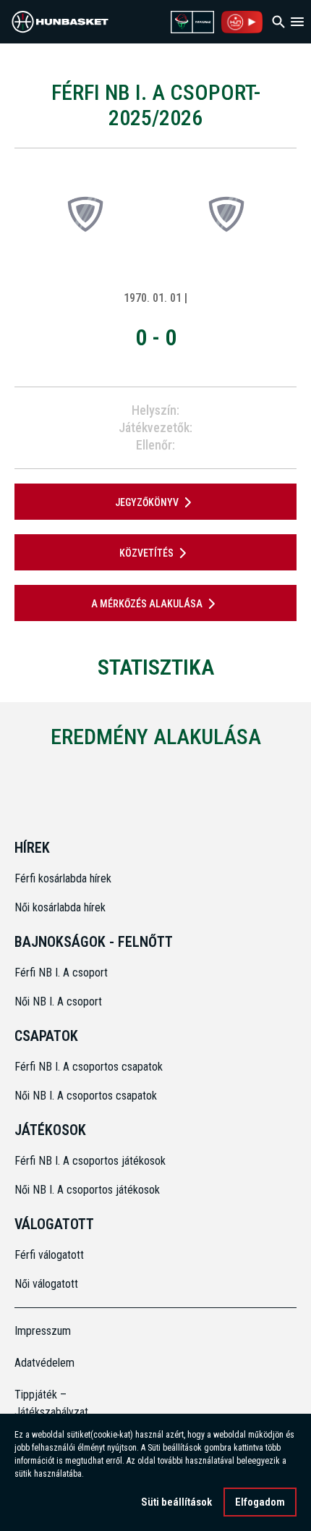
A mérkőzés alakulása (147, 604)
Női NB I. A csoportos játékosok (87, 1190)
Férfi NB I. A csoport (61, 972)
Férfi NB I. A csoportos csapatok (90, 1067)
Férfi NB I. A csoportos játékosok (90, 1161)
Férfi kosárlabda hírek (62, 878)
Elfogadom (260, 1502)
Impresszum (42, 1331)
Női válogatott (46, 1284)
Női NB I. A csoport (58, 1001)
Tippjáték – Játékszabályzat (49, 1403)
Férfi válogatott (49, 1255)
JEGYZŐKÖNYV (147, 502)
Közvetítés (146, 553)
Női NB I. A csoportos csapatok (87, 1095)
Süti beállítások (176, 1502)
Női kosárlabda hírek (60, 907)
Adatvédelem (44, 1363)
